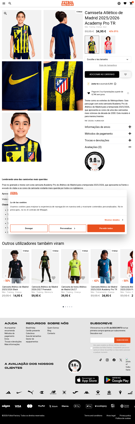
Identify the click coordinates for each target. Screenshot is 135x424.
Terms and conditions (93, 416)
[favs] (125, 3)
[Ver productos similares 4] (69, 306)
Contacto (51, 333)
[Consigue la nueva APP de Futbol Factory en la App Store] (87, 380)
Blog (49, 331)
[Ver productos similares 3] (67, 306)
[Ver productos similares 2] (65, 306)
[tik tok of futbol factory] (100, 360)
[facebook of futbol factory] (114, 360)
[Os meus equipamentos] (119, 3)
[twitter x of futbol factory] (121, 360)
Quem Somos (53, 328)
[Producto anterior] (5, 276)
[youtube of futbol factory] (128, 364)
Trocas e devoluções (13, 342)
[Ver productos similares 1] (63, 306)
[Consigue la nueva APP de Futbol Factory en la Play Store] (117, 380)
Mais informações (12, 344)
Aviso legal (111, 416)
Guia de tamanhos (33, 336)
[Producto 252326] (92, 45)
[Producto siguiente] (129, 276)
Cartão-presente (33, 331)
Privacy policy (125, 416)
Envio (7, 339)
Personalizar (66, 228)
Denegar (29, 228)
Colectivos (30, 333)
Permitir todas (106, 228)
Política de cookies (123, 418)
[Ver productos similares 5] (71, 306)
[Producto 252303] (108, 45)
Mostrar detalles (112, 220)
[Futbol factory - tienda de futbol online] (67, 3)
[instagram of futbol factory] (107, 360)
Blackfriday (30, 328)
